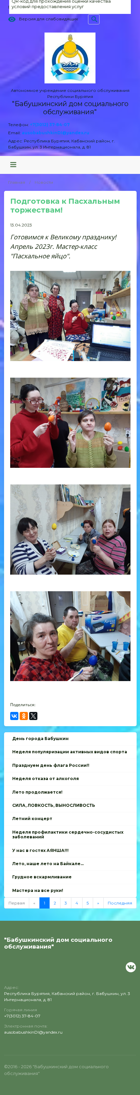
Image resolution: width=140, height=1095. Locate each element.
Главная (16, 182)
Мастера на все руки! (37, 890)
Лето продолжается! (37, 792)
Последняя (120, 902)
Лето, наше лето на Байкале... (48, 863)
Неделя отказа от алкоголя (45, 778)
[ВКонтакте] (14, 716)
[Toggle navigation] (13, 165)
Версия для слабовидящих (48, 19)
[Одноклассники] (24, 716)
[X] (33, 716)
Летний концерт (32, 818)
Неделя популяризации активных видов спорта (69, 751)
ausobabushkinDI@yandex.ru (55, 132)
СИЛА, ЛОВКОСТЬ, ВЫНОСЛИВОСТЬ (53, 805)
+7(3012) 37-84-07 (50, 124)
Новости (44, 182)
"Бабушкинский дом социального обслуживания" (70, 108)
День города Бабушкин (40, 738)
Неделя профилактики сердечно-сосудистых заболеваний (67, 834)
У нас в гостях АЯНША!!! (40, 850)
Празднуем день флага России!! (50, 765)
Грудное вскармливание (42, 876)
